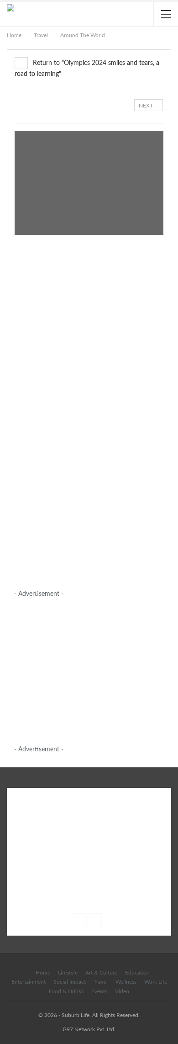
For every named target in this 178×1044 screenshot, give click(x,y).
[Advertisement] (82, 528)
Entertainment (28, 982)
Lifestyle (68, 972)
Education (137, 972)
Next (146, 105)
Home (43, 972)
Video (122, 991)
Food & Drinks (66, 991)
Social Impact (69, 982)
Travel (101, 982)
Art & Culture (101, 972)
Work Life (155, 982)
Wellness (125, 982)
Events (99, 991)
